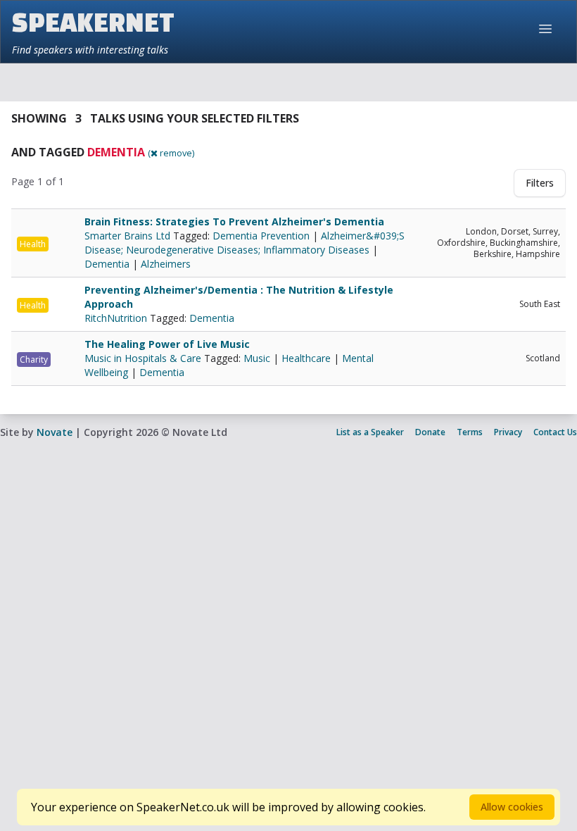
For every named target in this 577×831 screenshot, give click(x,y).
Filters (540, 182)
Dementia (106, 263)
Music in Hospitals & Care (144, 358)
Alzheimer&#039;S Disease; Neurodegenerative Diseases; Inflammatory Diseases (244, 242)
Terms (470, 432)
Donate (430, 432)
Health (33, 244)
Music (256, 358)
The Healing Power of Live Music (167, 344)
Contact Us (555, 432)
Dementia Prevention (261, 235)
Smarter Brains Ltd (128, 235)
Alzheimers (166, 263)
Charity (34, 359)
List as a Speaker (370, 432)
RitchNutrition (117, 318)
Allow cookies (512, 806)
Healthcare (306, 358)
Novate (54, 432)
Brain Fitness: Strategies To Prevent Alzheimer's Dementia (234, 221)
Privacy (508, 432)
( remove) (171, 152)
